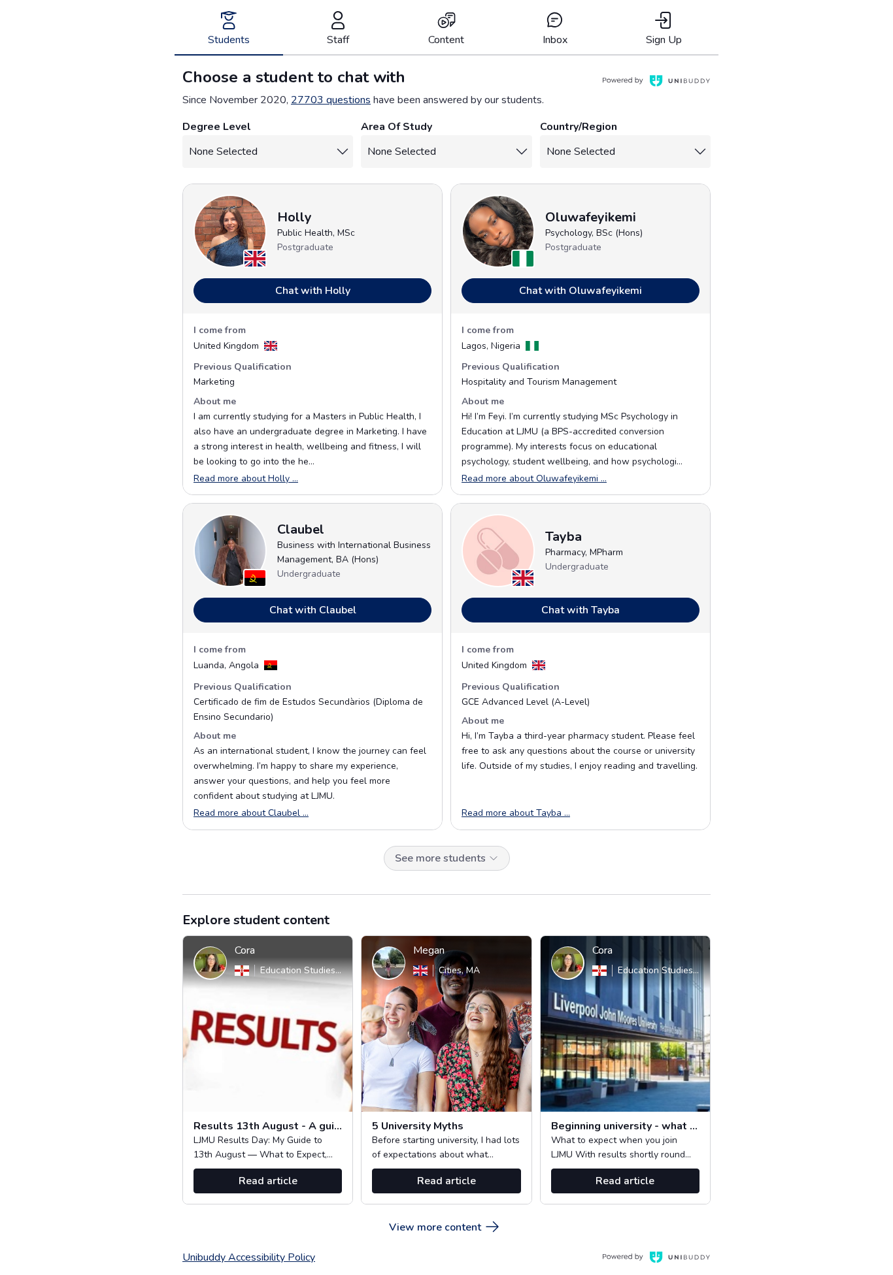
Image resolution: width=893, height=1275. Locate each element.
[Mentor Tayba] (498, 550)
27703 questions (331, 100)
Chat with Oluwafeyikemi (580, 290)
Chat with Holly (312, 290)
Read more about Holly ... (246, 478)
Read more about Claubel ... (251, 813)
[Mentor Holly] (230, 231)
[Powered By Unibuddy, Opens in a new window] (656, 81)
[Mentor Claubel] (230, 550)
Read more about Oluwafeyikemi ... (534, 478)
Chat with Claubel (312, 610)
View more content (435, 1227)
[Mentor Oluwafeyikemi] (498, 231)
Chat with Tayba (580, 610)
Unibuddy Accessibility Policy (248, 1257)
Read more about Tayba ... (516, 813)
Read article (268, 1181)
